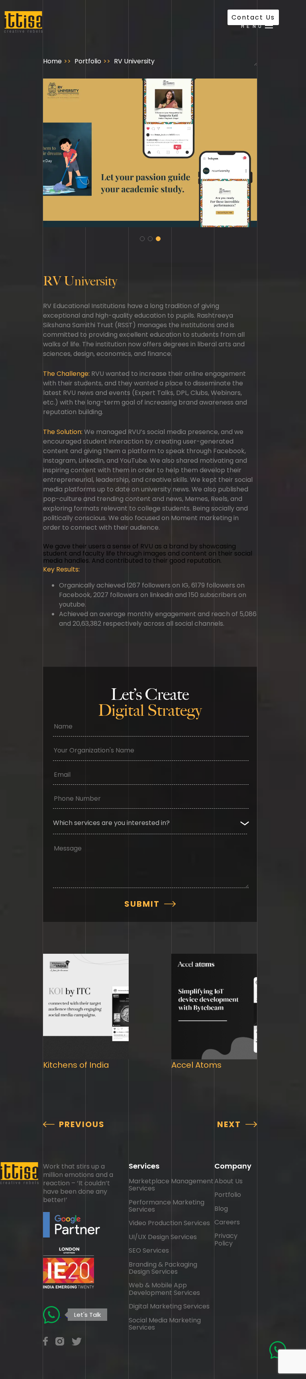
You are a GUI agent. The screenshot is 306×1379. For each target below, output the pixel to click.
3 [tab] (158, 238)
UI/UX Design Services (163, 1236)
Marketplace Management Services (171, 1185)
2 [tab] (150, 238)
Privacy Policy (225, 1239)
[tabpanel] (150, 153)
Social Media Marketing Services (165, 1324)
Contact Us (253, 17)
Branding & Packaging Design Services (163, 1268)
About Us (228, 1181)
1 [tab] (142, 238)
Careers (227, 1222)
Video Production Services (169, 1223)
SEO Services (149, 1250)
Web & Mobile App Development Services (164, 1289)
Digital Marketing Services (169, 1306)
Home (52, 61)
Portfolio (88, 61)
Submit (142, 904)
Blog (221, 1208)
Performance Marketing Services (166, 1206)
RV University (134, 61)
